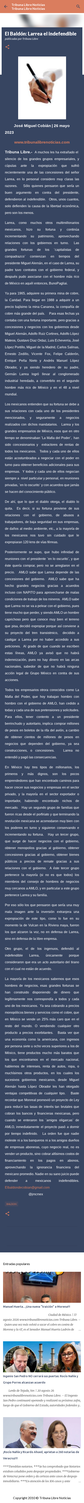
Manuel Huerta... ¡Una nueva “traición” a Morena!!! (36, 1306)
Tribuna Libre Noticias (28, 5)
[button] (7, 47)
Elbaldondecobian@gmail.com (27, 1187)
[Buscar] (78, 6)
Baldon (12, 1203)
